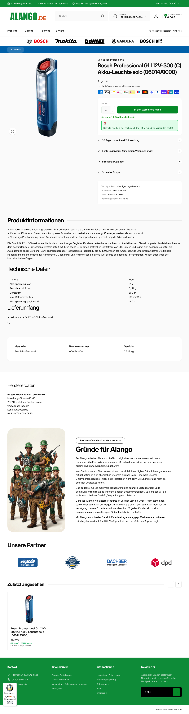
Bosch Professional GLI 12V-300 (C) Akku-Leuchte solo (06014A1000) (28, 632)
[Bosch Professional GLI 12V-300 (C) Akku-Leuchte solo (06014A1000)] (29, 617)
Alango (164, 709)
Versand (110, 86)
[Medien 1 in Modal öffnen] (46, 97)
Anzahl (104, 103)
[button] (172, 16)
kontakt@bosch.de (17, 409)
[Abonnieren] (176, 692)
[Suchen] (103, 16)
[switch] (10, 702)
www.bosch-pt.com (18, 405)
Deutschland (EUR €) (166, 3)
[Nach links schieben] (171, 584)
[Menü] (15, 684)
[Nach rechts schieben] (178, 584)
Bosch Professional (111, 59)
